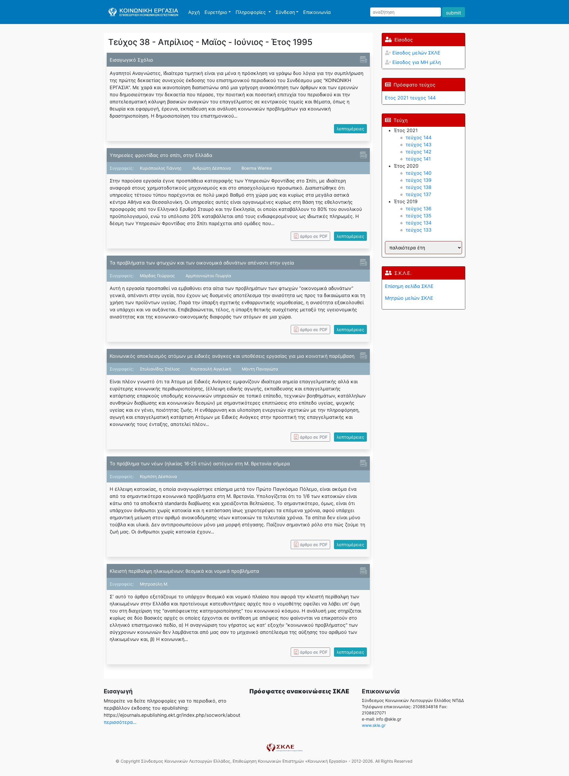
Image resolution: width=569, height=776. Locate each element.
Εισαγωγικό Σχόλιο (131, 60)
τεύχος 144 (418, 137)
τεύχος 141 (418, 159)
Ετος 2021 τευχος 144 (410, 98)
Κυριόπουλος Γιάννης (161, 168)
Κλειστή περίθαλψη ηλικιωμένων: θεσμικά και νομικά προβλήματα (184, 571)
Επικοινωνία (317, 12)
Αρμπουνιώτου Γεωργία (208, 275)
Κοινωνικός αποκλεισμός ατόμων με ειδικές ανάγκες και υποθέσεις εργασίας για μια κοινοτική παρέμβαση (232, 356)
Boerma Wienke (257, 168)
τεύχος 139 (418, 180)
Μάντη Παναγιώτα (260, 368)
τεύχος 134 (418, 223)
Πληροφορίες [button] (251, 12)
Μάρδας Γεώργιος (158, 275)
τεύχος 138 (418, 187)
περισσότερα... (120, 722)
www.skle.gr (374, 725)
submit (453, 13)
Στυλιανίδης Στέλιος (160, 368)
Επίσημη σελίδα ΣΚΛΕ (409, 286)
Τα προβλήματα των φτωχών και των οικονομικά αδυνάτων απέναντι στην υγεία (202, 263)
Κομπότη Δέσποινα (158, 476)
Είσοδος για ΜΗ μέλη (416, 62)
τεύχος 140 (418, 173)
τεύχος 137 (418, 194)
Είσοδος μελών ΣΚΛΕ (416, 53)
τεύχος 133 (418, 230)
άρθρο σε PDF (313, 236)
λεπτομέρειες (350, 128)
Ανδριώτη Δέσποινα (212, 168)
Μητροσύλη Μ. (154, 583)
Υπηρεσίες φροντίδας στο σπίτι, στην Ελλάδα (161, 155)
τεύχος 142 (418, 152)
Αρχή (195, 12)
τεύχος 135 (418, 216)
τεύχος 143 (418, 144)
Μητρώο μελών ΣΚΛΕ (409, 298)
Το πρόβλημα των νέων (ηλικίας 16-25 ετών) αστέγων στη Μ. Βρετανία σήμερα (200, 463)
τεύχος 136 (418, 208)
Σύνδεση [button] (285, 12)
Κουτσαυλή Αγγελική (211, 368)
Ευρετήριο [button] (215, 12)
